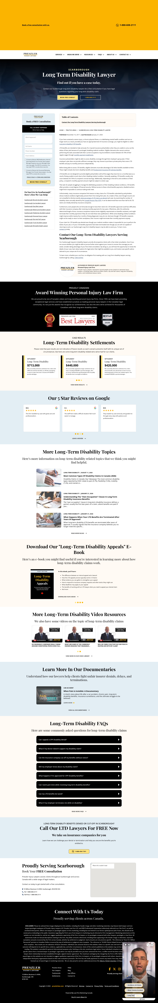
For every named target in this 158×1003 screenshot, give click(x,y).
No (76, 506)
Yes (82, 506)
